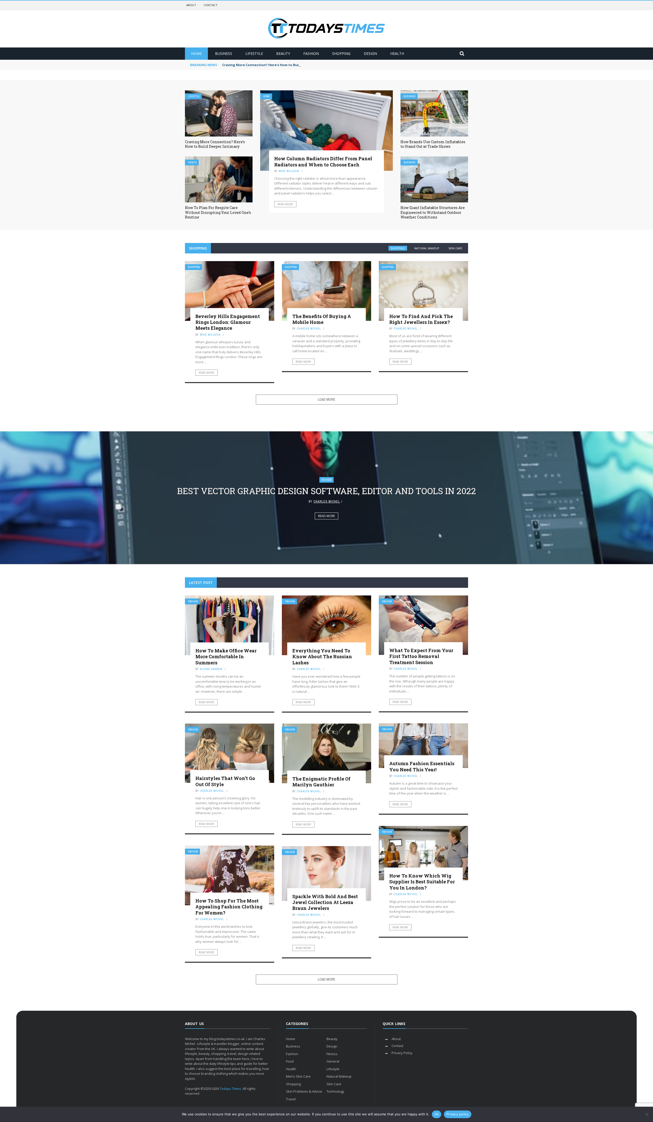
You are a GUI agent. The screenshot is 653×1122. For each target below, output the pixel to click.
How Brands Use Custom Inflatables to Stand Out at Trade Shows (432, 144)
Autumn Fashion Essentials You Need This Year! (421, 766)
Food (290, 1061)
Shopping (341, 53)
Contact (211, 5)
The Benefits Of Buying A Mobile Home (321, 319)
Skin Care (455, 248)
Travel (291, 1099)
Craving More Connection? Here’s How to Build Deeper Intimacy (276, 65)
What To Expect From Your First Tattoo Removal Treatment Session (421, 656)
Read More (285, 204)
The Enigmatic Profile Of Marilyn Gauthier (321, 782)
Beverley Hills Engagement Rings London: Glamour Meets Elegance (227, 322)
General (332, 1061)
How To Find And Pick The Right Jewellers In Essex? (421, 319)
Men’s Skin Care (298, 1076)
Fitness (331, 1054)
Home (196, 53)
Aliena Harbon (211, 669)
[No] (646, 1114)
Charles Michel (309, 328)
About (191, 5)
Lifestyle (254, 53)
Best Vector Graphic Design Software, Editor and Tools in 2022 (326, 490)
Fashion (311, 53)
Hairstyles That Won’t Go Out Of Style (225, 781)
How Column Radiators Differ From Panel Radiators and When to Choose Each (323, 161)
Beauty (283, 53)
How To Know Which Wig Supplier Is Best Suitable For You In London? (422, 882)
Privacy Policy (402, 1053)
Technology (335, 1091)
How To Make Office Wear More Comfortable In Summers (226, 657)
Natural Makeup (426, 248)
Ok (436, 1114)
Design (370, 53)
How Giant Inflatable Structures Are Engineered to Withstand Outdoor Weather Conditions (432, 212)
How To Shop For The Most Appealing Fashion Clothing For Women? (228, 907)
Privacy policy (457, 1114)
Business (223, 53)
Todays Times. (231, 1088)
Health (397, 53)
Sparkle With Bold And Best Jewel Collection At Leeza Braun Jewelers (325, 902)
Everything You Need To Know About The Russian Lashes (322, 657)
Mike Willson (289, 171)
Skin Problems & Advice (304, 1091)
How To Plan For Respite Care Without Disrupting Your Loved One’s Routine (218, 212)
